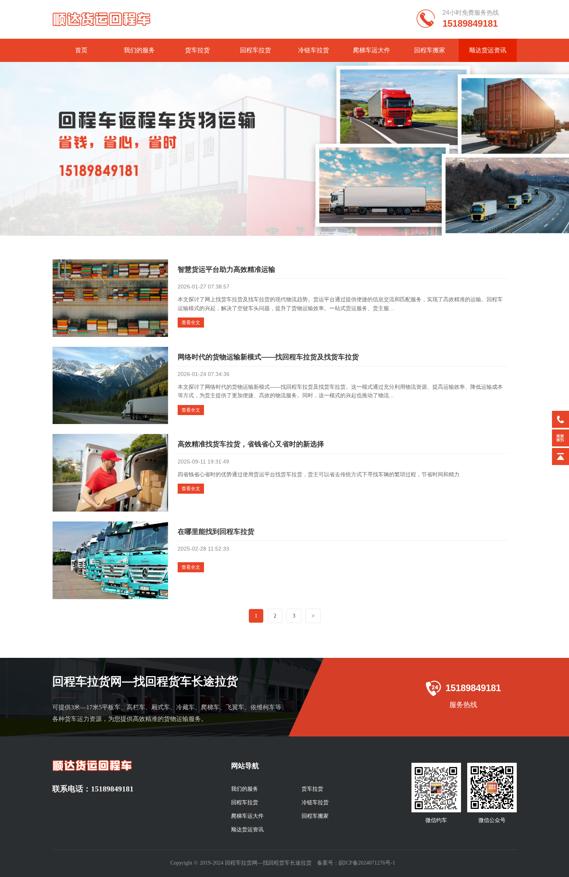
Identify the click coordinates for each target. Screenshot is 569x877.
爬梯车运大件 (371, 50)
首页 (81, 50)
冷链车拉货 (313, 50)
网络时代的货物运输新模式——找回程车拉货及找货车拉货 (268, 357)
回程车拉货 (255, 50)
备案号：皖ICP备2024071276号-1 (356, 863)
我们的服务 (139, 50)
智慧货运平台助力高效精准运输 (226, 269)
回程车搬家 (429, 50)
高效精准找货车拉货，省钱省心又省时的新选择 (251, 444)
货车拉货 (197, 50)
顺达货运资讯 (487, 50)
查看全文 (191, 322)
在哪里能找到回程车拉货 (216, 531)
